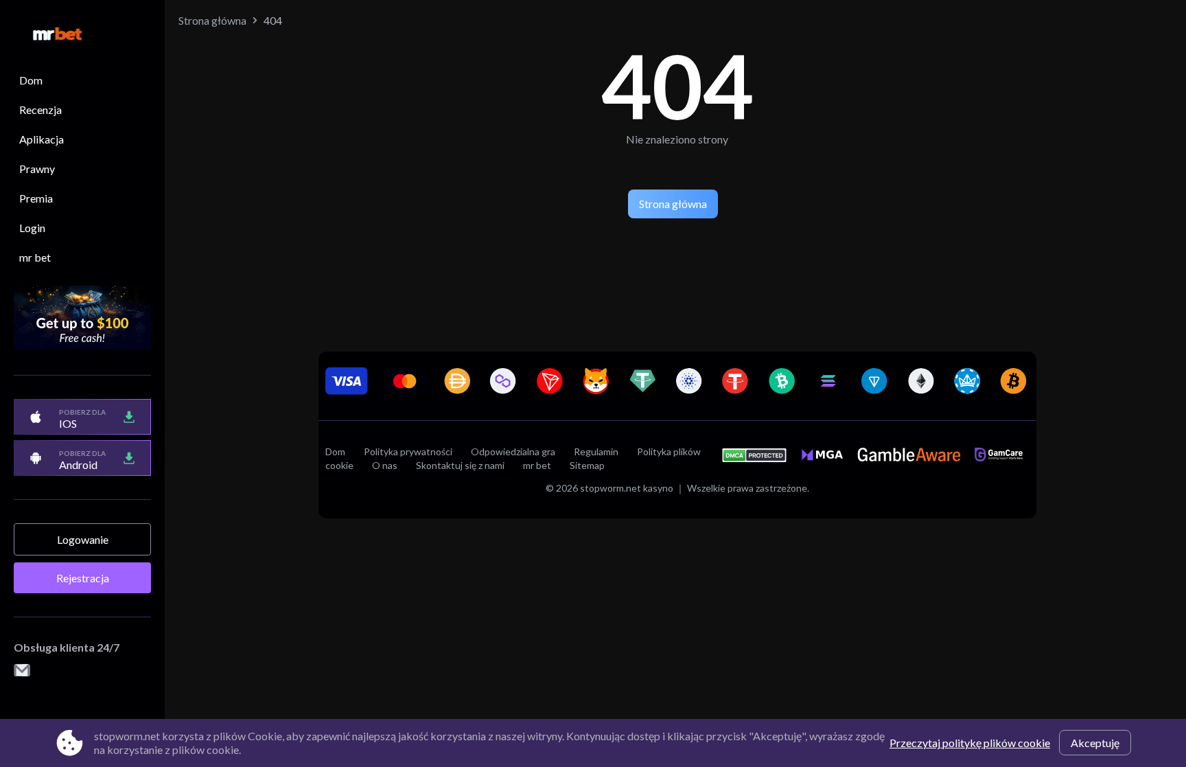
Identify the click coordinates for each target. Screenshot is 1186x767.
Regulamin (596, 451)
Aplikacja (41, 139)
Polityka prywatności (408, 451)
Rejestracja (82, 577)
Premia (36, 198)
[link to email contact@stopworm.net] (22, 671)
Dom (31, 80)
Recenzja (40, 109)
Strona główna (212, 20)
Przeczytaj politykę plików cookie (970, 742)
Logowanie (82, 539)
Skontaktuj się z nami (460, 465)
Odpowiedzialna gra (513, 451)
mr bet (35, 257)
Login (32, 227)
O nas (384, 465)
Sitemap (587, 465)
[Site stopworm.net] (51, 35)
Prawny (37, 168)
